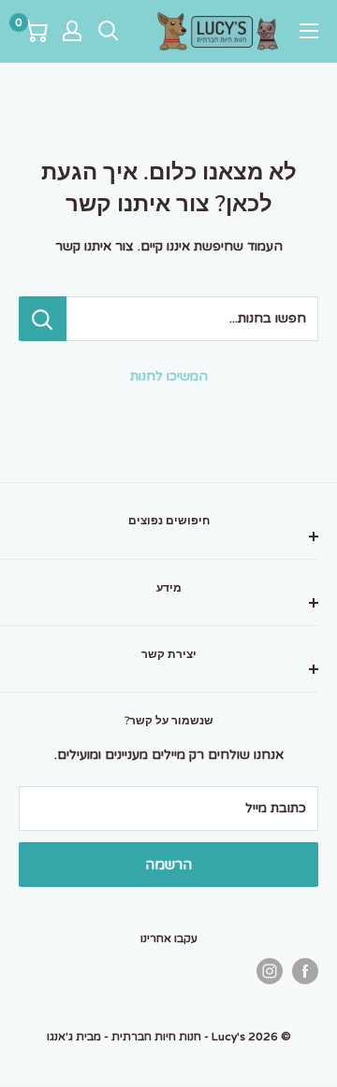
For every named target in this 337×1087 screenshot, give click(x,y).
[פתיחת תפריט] (309, 30)
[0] (34, 31)
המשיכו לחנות (169, 376)
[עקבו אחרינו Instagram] (269, 971)
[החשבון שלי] (72, 31)
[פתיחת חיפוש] (108, 31)
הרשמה (168, 864)
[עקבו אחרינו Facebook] (305, 971)
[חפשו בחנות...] (42, 318)
